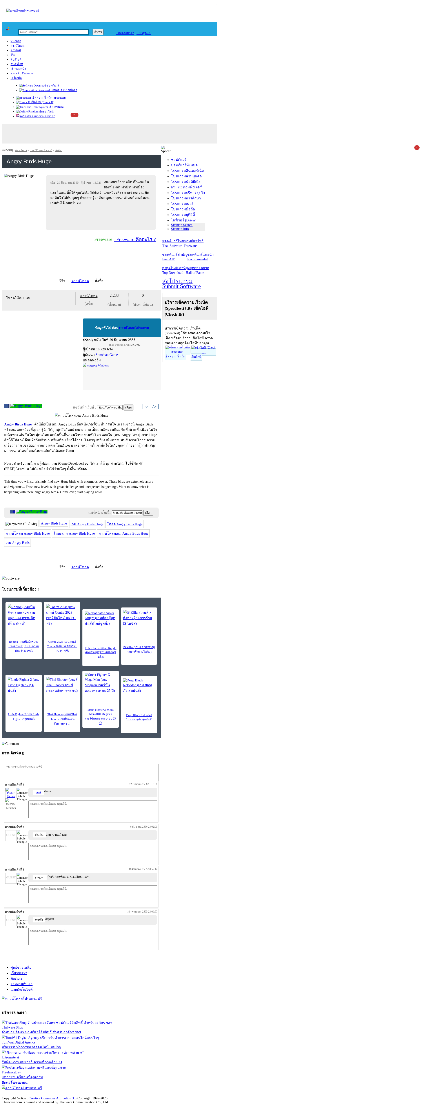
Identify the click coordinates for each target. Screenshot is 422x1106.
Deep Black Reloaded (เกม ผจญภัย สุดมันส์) (139, 717)
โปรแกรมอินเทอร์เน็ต (187, 171)
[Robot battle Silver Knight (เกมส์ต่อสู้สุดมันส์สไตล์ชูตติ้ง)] (100, 618)
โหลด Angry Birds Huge (124, 524)
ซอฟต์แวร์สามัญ (174, 257)
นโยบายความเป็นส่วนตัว (58, 1093)
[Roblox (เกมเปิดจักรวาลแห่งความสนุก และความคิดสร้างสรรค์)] (24, 615)
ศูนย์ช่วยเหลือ (21, 967)
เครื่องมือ (16, 78)
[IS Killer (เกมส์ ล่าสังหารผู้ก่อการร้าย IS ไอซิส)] (139, 618)
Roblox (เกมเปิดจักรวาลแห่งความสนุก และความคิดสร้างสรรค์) (24, 646)
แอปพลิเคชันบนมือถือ (63, 90)
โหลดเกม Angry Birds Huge (74, 533)
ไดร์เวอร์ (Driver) (183, 220)
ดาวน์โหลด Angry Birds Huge (27, 533)
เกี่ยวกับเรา (19, 973)
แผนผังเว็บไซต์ (22, 989)
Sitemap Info (180, 229)
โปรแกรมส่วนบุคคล (186, 176)
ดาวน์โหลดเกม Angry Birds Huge (123, 533)
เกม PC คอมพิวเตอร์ (41, 150)
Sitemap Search (182, 225)
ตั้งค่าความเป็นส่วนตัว (18, 1093)
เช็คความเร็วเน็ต (175, 356)
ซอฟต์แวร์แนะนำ (200, 257)
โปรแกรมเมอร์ (182, 204)
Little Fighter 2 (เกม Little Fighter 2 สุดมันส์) (23, 717)
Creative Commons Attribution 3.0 (52, 1098)
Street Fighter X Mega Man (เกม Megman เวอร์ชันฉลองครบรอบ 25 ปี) (100, 716)
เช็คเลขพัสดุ (56, 107)
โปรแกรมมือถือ (183, 209)
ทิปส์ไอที (16, 59)
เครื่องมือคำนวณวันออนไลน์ (37, 116)
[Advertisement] (101, 217)
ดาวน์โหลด (17, 45)
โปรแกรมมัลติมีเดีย (185, 182)
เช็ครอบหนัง (18, 68)
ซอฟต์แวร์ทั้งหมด (184, 165)
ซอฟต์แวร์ (52, 85)
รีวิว (13, 55)
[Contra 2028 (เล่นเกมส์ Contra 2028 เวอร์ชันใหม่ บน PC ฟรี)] (62, 615)
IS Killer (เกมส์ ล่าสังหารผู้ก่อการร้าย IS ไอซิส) (139, 649)
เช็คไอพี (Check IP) (42, 102)
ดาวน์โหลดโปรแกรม (134, 327)
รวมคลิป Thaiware (22, 73)
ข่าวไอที (16, 50)
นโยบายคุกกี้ (90, 1093)
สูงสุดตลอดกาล (197, 270)
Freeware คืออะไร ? (135, 239)
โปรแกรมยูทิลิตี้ (183, 215)
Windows (103, 365)
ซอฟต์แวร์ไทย (173, 243)
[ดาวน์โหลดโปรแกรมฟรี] (22, 11)
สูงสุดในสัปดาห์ (174, 270)
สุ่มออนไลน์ (46, 111)
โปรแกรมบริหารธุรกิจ (188, 193)
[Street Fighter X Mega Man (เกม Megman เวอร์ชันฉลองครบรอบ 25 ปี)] (100, 683)
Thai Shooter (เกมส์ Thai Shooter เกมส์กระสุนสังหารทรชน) (62, 719)
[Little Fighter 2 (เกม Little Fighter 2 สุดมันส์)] (24, 685)
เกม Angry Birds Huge (87, 524)
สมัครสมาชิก (125, 33)
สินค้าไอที (17, 64)
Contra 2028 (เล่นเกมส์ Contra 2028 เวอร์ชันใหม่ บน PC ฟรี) (62, 646)
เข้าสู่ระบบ (143, 33)
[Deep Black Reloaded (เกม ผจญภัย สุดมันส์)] (139, 685)
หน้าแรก (16, 41)
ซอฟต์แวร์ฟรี (194, 243)
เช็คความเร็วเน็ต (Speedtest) (48, 97)
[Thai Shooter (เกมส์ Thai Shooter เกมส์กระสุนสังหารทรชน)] (62, 685)
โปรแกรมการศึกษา (186, 198)
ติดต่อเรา (17, 978)
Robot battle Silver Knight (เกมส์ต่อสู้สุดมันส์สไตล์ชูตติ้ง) (100, 652)
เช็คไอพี (196, 357)
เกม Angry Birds (17, 543)
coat (38, 792)
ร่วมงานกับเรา (22, 984)
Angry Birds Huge (54, 523)
